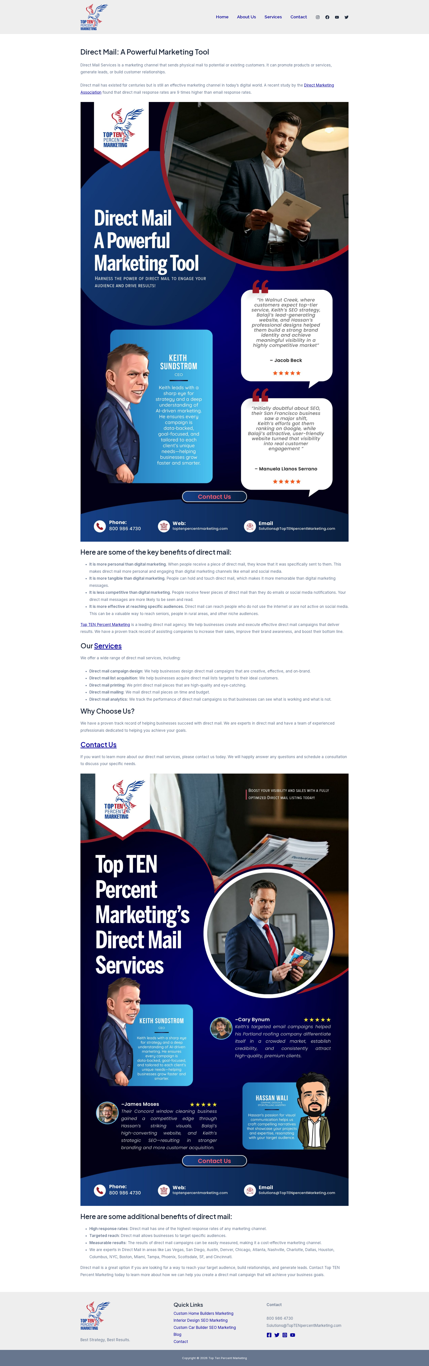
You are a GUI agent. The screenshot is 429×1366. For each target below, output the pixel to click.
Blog (177, 1334)
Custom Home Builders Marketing (203, 1313)
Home (222, 16)
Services (273, 16)
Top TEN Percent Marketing (105, 624)
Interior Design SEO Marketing (201, 1320)
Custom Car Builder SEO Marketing (205, 1327)
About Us (246, 16)
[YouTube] (337, 17)
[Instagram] (318, 17)
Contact (298, 16)
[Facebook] (327, 17)
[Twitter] (347, 17)
